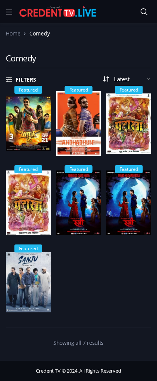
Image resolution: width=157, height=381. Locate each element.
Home (13, 33)
